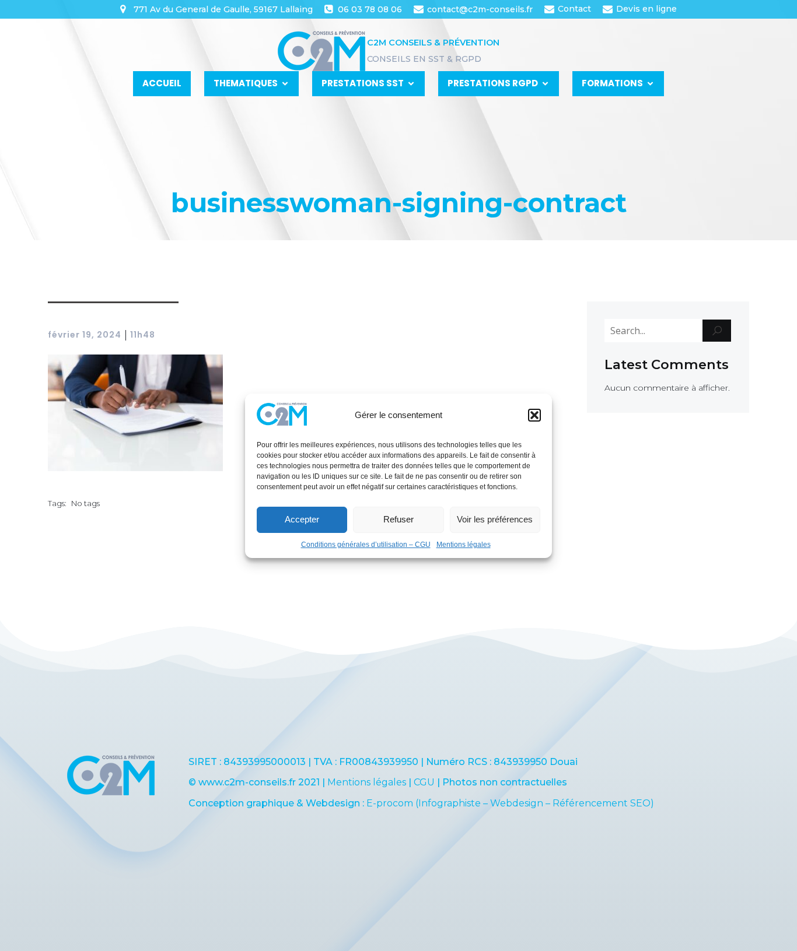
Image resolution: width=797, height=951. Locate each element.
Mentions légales (463, 545)
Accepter (302, 519)
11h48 (142, 335)
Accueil (161, 83)
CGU (424, 782)
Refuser (398, 519)
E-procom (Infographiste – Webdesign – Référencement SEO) (510, 803)
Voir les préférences (495, 519)
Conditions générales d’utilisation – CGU (366, 545)
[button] (534, 415)
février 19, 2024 (84, 335)
